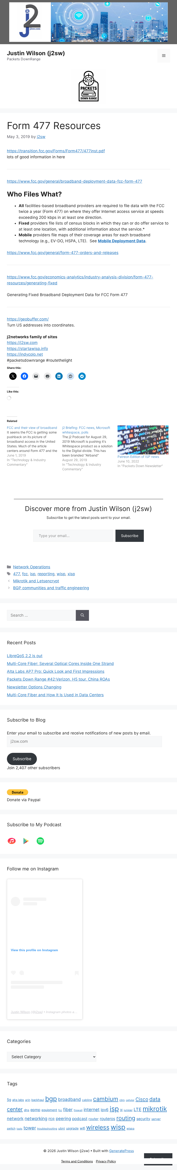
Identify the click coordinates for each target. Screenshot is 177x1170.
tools (19, 1128)
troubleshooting (47, 1128)
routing (125, 1118)
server (156, 1119)
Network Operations (31, 567)
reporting (46, 574)
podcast (79, 1118)
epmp (35, 1109)
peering (63, 1118)
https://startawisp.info (27, 348)
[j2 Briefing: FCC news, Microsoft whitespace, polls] (90, 448)
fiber (68, 1109)
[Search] (82, 615)
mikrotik (155, 1109)
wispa (130, 1128)
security (143, 1119)
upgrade (72, 1128)
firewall (78, 1110)
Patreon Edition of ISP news (138, 457)
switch (11, 1128)
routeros (107, 1118)
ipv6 (105, 1109)
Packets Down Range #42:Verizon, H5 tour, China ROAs (58, 679)
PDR (51, 1119)
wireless (97, 1127)
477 (16, 574)
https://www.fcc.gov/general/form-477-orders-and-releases (62, 252)
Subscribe (129, 535)
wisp (61, 574)
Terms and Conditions (77, 1161)
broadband (69, 1099)
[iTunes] (14, 841)
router (93, 1119)
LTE (138, 1109)
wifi (82, 1128)
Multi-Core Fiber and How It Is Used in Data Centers (55, 695)
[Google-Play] (28, 841)
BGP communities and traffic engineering (51, 588)
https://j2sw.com (22, 342)
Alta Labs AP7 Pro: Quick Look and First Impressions (55, 671)
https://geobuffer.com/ (28, 319)
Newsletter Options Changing (34, 687)
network (15, 1118)
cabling (87, 1100)
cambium (105, 1098)
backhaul (37, 1100)
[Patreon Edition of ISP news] (143, 439)
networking (36, 1118)
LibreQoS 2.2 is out (24, 655)
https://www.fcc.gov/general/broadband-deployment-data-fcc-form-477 (74, 181)
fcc (25, 574)
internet (92, 1109)
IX (121, 1110)
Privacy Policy (106, 1161)
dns (26, 1110)
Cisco (142, 1099)
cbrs (122, 1100)
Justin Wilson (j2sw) (36, 53)
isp (32, 574)
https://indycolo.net (25, 354)
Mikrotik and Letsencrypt (36, 581)
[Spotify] (42, 841)
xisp (71, 574)
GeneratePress (121, 1151)
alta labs (18, 1100)
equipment (49, 1110)
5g (9, 1100)
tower (30, 1128)
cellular (130, 1100)
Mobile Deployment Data (121, 241)
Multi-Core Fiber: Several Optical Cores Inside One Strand (60, 663)
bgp (51, 1099)
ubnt (61, 1128)
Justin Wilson (20, 1012)
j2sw (38, 1012)
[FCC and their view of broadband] (34, 446)
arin (27, 1100)
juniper (128, 1110)
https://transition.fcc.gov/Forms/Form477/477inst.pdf (56, 151)
